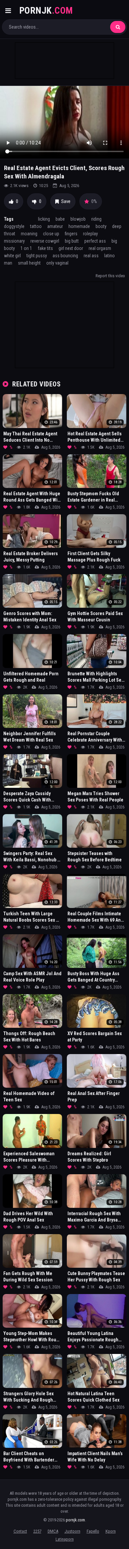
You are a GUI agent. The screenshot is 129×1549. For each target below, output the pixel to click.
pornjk (46, 10)
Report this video (110, 275)
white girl (12, 255)
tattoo (36, 226)
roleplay (90, 233)
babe (60, 219)
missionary (14, 241)
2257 (37, 1531)
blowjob (78, 219)
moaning (29, 233)
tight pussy (36, 255)
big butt (72, 241)
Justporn (72, 1531)
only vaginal (57, 263)
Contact (20, 1531)
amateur (55, 226)
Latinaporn (65, 1539)
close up (51, 233)
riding (96, 219)
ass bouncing (65, 255)
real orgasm (100, 248)
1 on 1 (26, 248)
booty (101, 226)
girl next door (71, 248)
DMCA (53, 1531)
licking (44, 219)
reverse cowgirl (44, 241)
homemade (79, 226)
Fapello (93, 1531)
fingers (71, 233)
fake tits (45, 248)
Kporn (111, 1531)
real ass (91, 255)
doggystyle (14, 226)
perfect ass (95, 241)
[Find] (117, 27)
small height (29, 263)
